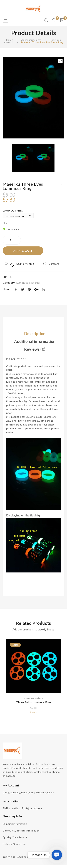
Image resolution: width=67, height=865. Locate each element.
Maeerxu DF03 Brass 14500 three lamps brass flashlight (61, 185)
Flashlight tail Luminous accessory (55, 185)
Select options (55, 662)
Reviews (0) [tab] (35, 349)
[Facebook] (15, 289)
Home (9, 39)
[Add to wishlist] (55, 643)
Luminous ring (13, 210)
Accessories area (31, 39)
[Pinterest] (29, 289)
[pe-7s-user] (46, 21)
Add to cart (23, 250)
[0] (62, 20)
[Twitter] (22, 289)
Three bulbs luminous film (33, 702)
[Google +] (36, 289)
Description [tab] (35, 333)
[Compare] (55, 650)
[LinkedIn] (43, 289)
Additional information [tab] (35, 341)
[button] (57, 855)
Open (5, 20)
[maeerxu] (34, 8)
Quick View (55, 656)
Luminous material (28, 282)
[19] (33, 97)
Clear (6, 223)
